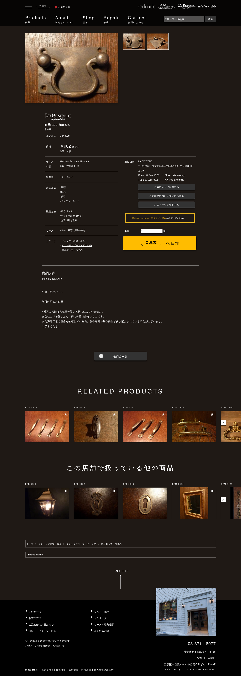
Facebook (47, 669)
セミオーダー (101, 618)
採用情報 (74, 669)
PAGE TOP (121, 571)
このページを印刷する (166, 204)
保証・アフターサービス (42, 631)
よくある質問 (101, 631)
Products (35, 19)
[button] (223, 423)
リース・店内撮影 (104, 624)
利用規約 (86, 669)
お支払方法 (35, 618)
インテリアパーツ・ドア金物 (77, 245)
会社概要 (61, 669)
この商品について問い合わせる (166, 195)
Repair (111, 19)
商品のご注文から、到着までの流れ (149, 218)
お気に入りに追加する (166, 187)
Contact (137, 19)
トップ (30, 543)
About (64, 19)
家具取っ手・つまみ (72, 250)
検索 (210, 19)
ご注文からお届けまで (41, 624)
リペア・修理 (101, 611)
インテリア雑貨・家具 (73, 240)
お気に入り (64, 7)
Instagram (31, 669)
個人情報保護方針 (104, 669)
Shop (89, 19)
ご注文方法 (35, 611)
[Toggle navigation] (28, 7)
